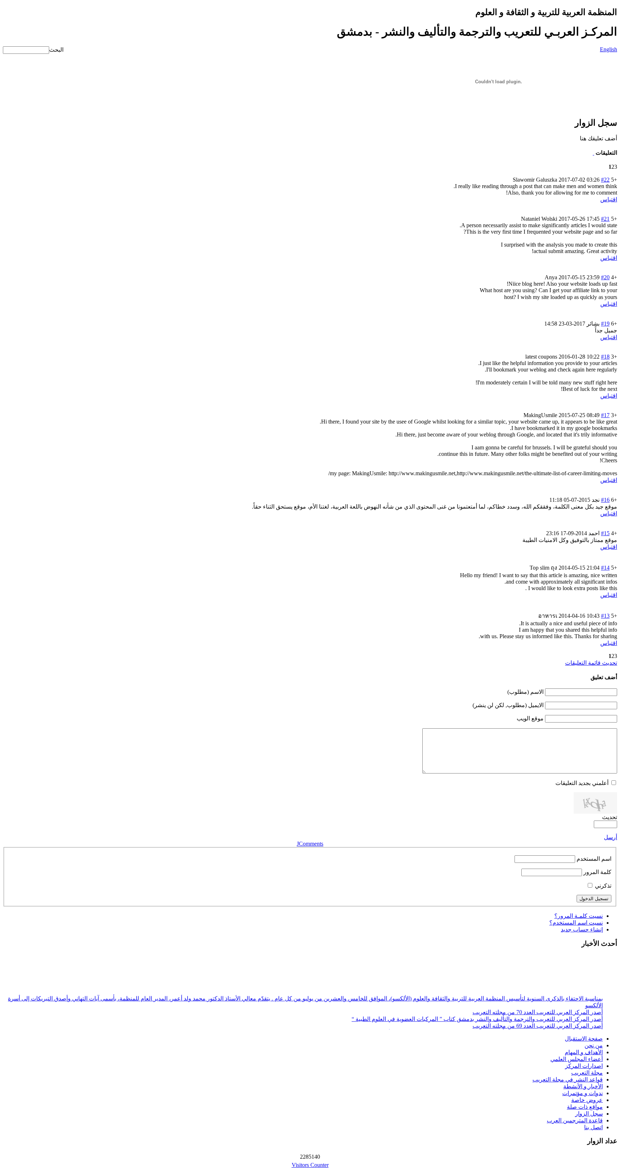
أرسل (610, 837)
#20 (605, 277)
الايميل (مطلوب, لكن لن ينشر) (508, 705)
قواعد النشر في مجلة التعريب (567, 1079)
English (608, 49)
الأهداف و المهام (584, 1052)
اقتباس (608, 199)
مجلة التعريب (587, 1073)
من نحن (593, 1045)
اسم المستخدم (594, 859)
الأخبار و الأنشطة (583, 1086)
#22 (605, 180)
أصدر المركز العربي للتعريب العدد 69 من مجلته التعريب (538, 1023)
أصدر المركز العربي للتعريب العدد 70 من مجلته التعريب (538, 1009)
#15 (605, 533)
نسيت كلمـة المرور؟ (578, 916)
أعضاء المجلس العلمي (576, 1059)
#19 (605, 324)
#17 (605, 415)
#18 (605, 357)
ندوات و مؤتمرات (582, 1093)
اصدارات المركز (584, 1066)
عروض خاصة (587, 1100)
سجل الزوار (589, 1114)
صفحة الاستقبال (584, 1039)
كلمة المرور (597, 872)
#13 (605, 616)
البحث (56, 50)
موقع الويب (530, 718)
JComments (310, 844)
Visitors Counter (310, 1165)
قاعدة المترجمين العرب (575, 1120)
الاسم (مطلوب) (525, 692)
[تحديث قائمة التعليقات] (593, 153)
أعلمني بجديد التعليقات (582, 783)
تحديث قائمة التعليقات (591, 663)
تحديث (609, 817)
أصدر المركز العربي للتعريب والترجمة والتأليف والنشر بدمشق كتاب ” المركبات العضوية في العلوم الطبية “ (477, 1016)
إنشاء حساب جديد (582, 929)
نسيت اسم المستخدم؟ (576, 923)
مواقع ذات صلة (585, 1107)
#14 (605, 568)
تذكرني (603, 886)
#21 (605, 219)
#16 (605, 500)
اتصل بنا (593, 1127)
